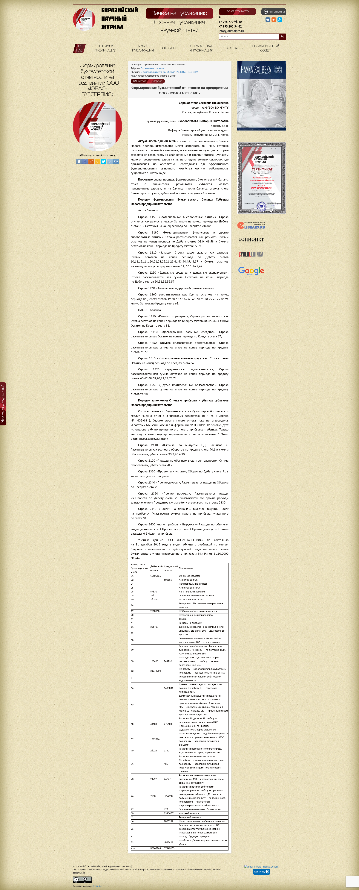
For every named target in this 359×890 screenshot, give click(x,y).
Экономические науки (153, 68)
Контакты (235, 48)
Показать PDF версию (149, 81)
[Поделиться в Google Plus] (91, 161)
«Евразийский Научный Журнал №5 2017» (169, 72)
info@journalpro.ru (231, 31)
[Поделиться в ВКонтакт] (79, 161)
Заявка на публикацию (179, 13)
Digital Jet (97, 886)
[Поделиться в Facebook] (85, 161)
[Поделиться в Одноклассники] (97, 161)
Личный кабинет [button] (276, 12)
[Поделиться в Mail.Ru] (116, 161)
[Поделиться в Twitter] (103, 161)
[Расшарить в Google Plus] (279, 20)
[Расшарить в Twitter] (274, 20)
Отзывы (169, 48)
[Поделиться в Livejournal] (110, 161)
